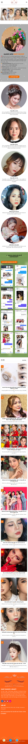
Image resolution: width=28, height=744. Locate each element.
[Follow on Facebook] (2, 701)
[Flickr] (10, 701)
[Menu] (2, 2)
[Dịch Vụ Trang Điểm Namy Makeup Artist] (14, 2)
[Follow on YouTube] (7, 701)
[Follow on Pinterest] (5, 701)
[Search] (26, 2)
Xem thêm (24, 360)
